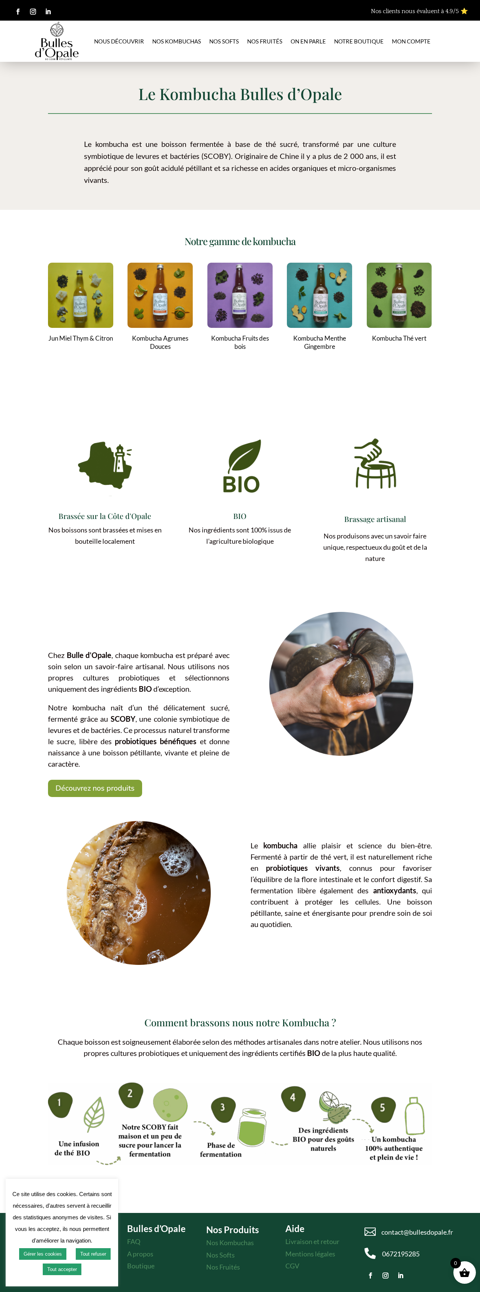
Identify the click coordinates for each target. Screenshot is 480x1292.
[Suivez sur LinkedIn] (48, 12)
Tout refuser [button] (93, 1254)
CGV (292, 1266)
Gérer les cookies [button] (43, 1254)
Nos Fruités (223, 1267)
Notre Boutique (359, 41)
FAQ (133, 1241)
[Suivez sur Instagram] (33, 12)
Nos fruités (264, 41)
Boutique (140, 1266)
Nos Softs (224, 41)
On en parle (308, 41)
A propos (140, 1254)
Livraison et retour (312, 1241)
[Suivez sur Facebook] (18, 12)
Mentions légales (310, 1254)
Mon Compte (411, 41)
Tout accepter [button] (62, 1269)
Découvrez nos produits (95, 788)
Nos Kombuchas (176, 41)
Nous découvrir (119, 41)
